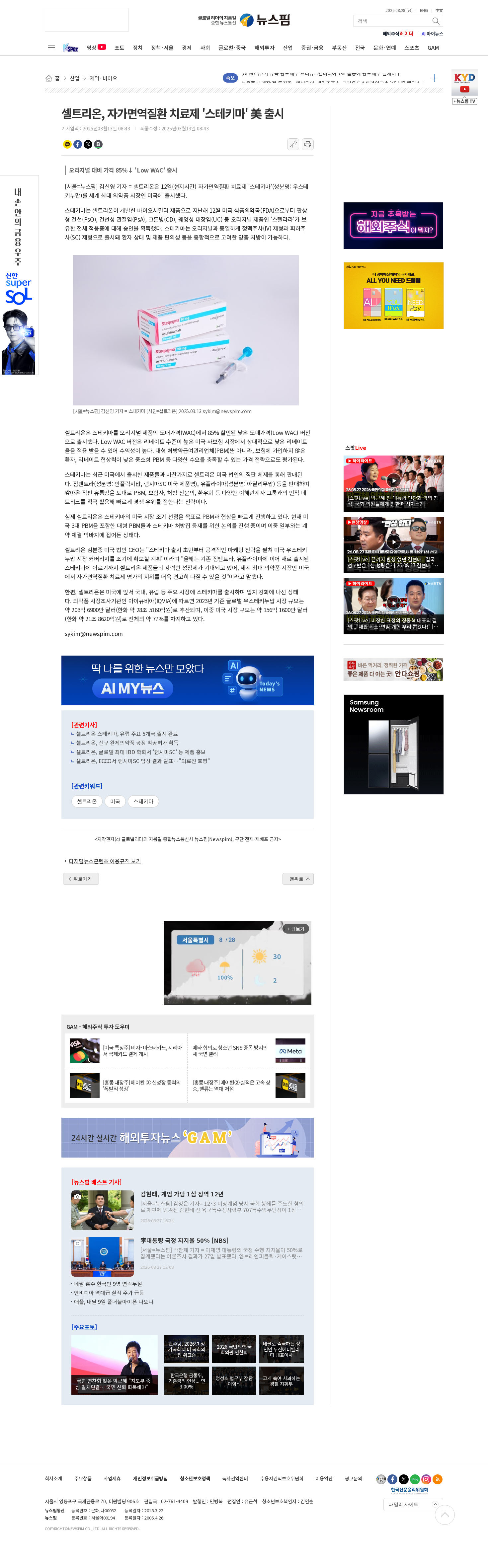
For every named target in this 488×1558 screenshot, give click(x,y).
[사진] (102, 1209)
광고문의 (353, 1478)
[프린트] (308, 144)
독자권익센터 (235, 1478)
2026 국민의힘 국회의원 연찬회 (234, 1349)
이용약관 (324, 1478)
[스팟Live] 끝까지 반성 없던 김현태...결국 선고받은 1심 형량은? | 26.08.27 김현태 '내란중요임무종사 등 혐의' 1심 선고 (393, 562)
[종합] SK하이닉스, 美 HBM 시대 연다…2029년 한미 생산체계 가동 (312, 74)
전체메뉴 (51, 47)
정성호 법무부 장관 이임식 (234, 1381)
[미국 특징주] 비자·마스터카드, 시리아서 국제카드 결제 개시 (142, 1050)
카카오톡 (67, 144)
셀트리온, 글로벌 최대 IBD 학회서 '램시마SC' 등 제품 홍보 (141, 751)
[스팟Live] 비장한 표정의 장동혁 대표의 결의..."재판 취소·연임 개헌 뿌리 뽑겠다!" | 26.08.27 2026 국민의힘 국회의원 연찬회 (392, 623)
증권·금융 (312, 47)
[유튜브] (381, 1479)
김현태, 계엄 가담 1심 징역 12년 (182, 1194)
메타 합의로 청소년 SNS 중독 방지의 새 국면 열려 (230, 1050)
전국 (360, 47)
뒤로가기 (82, 879)
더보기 (434, 78)
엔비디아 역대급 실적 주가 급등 (109, 1292)
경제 (187, 47)
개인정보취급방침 (150, 1478)
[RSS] (438, 1479)
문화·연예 (384, 47)
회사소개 (53, 1478)
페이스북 (77, 144)
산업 (288, 47)
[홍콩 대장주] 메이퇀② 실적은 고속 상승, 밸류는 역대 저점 (231, 1085)
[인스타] (426, 1479)
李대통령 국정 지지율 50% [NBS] (184, 1240)
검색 (436, 21)
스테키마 (143, 801)
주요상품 (83, 1478)
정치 (138, 47)
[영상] (394, 483)
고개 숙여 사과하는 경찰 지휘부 (281, 1381)
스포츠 (411, 47)
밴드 (98, 144)
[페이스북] (392, 1479)
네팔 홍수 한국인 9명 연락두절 (108, 1283)
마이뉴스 (433, 33)
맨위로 (296, 879)
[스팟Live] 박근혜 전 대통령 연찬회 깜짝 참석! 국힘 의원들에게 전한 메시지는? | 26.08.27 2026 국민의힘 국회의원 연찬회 (393, 501)
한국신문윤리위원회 (409, 1490)
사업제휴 (112, 1478)
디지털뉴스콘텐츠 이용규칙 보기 (105, 861)
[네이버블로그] (415, 1479)
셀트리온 (87, 801)
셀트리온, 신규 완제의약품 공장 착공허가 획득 (127, 742)
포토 (119, 47)
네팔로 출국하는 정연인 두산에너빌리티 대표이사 (281, 1349)
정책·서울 (162, 47)
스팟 (355, 448)
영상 (92, 47)
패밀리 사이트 (403, 1504)
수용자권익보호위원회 (281, 1478)
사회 (205, 47)
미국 (115, 801)
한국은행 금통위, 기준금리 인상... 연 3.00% (186, 1381)
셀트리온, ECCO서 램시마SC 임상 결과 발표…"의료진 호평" (143, 760)
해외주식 (398, 33)
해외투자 (265, 47)
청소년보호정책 (195, 1478)
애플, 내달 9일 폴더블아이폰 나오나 (113, 1301)
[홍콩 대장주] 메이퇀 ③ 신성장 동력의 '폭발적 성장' (142, 1085)
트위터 (88, 144)
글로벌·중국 (232, 47)
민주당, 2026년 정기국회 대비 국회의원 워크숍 (186, 1349)
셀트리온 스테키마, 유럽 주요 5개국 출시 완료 (127, 733)
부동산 (339, 47)
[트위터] (404, 1479)
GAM (433, 47)
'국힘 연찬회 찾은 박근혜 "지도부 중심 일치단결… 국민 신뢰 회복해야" (113, 1383)
